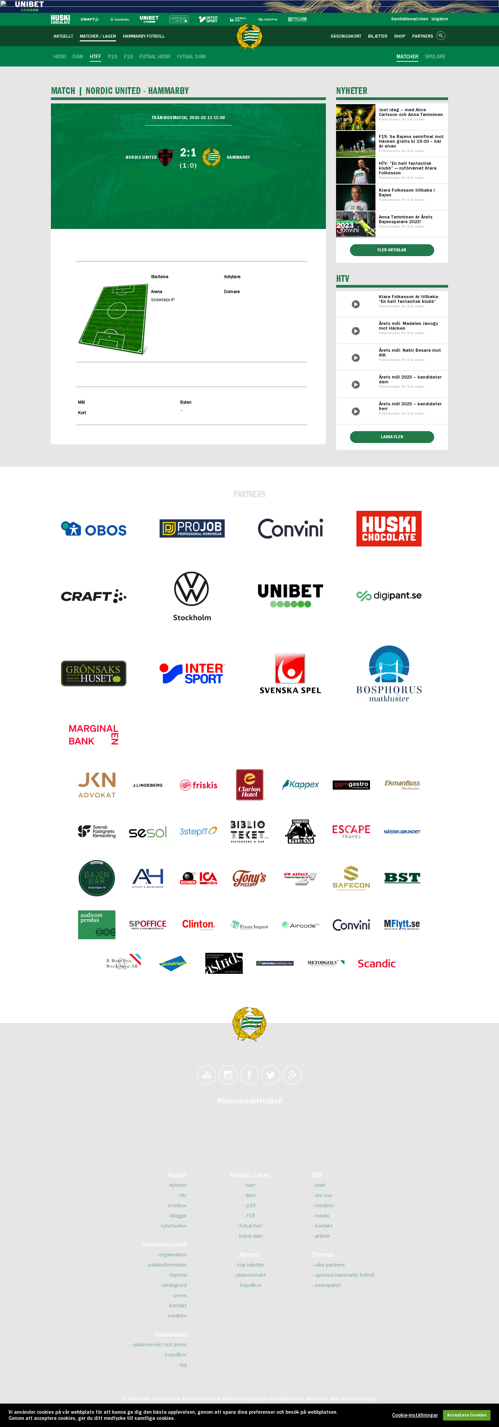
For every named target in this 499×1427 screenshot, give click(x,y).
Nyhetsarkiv (174, 1226)
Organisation (173, 1254)
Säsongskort (171, 1334)
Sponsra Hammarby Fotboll (344, 1275)
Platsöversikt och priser (160, 1344)
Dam (251, 1195)
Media (322, 1215)
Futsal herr (250, 1226)
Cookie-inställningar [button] (415, 1415)
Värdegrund (174, 1285)
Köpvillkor (176, 1354)
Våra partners (330, 1265)
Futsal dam (251, 1236)
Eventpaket (328, 1285)
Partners (323, 1254)
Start (320, 1185)
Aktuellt (177, 1175)
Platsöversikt (250, 1275)
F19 (251, 1215)
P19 (250, 1205)
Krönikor (177, 1205)
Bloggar (178, 1215)
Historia (178, 1275)
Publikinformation (167, 1265)
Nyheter (178, 1185)
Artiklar (322, 1236)
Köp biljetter (250, 1265)
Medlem (177, 1315)
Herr (250, 1185)
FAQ (183, 1365)
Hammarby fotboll (165, 1244)
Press (180, 1295)
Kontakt (178, 1305)
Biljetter (249, 1254)
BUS (317, 1175)
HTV (183, 1195)
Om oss (323, 1195)
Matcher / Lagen (249, 1175)
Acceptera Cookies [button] (466, 1415)
